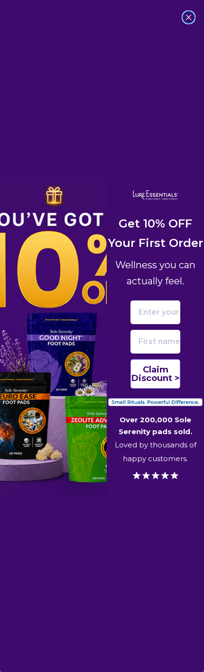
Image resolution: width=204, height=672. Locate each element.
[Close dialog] (189, 17)
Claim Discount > (155, 373)
